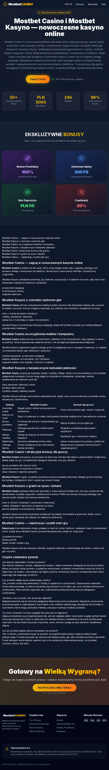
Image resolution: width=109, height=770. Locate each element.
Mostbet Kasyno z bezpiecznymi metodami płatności (28, 247)
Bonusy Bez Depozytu (39, 724)
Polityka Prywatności (66, 727)
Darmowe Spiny (36, 727)
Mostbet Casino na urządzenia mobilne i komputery (28, 244)
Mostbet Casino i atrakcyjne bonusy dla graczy (25, 250)
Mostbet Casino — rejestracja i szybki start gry (25, 257)
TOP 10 (68, 4)
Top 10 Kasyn (35, 720)
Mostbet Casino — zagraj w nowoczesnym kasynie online (31, 238)
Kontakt (60, 720)
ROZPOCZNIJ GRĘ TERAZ (54, 687)
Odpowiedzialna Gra (66, 724)
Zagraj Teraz (37, 79)
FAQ (104, 4)
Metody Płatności (37, 731)
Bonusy (80, 4)
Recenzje (92, 4)
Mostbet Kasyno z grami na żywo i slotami (23, 254)
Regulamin (61, 731)
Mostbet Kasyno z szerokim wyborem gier (23, 241)
